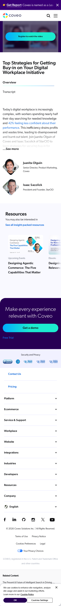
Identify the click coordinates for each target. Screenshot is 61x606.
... (11, 149)
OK (15, 600)
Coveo (12, 15)
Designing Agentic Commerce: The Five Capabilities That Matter (24, 267)
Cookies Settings (39, 600)
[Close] (56, 587)
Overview (9, 82)
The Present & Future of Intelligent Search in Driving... (28, 582)
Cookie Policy (27, 594)
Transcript (9, 92)
